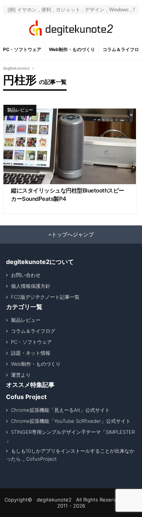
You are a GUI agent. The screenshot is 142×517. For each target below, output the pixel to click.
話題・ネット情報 (30, 353)
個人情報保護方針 (30, 286)
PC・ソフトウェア (22, 49)
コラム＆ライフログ (33, 331)
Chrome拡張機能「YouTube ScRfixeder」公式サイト (71, 421)
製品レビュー (20, 110)
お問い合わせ (26, 275)
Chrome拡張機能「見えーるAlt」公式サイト (60, 410)
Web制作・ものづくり (72, 49)
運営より (21, 375)
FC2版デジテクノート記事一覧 (45, 297)
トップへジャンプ (72, 234)
